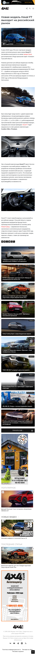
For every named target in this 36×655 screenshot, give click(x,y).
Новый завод (5, 226)
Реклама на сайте (27, 649)
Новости (6, 40)
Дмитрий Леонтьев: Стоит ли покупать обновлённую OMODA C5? (16, 509)
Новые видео (10, 517)
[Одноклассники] (5, 242)
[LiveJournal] (14, 242)
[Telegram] (9, 242)
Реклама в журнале (18, 651)
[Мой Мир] (7, 242)
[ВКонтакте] (2, 242)
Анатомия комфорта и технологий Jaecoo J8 (14, 538)
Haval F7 (25, 124)
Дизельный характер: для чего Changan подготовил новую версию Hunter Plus (16, 566)
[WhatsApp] (12, 242)
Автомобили (30, 302)
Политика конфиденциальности (11, 649)
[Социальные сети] (26, 8)
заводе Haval (28, 54)
